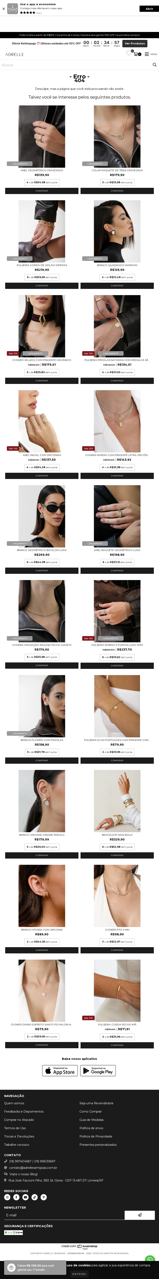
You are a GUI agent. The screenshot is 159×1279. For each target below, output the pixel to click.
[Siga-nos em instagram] (7, 1197)
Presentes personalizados (98, 1145)
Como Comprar (91, 1111)
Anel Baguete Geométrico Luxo (117, 550)
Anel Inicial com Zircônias (42, 455)
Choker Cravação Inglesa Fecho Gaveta (42, 644)
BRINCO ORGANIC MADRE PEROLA (42, 834)
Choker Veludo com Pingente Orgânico (41, 360)
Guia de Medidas (92, 1120)
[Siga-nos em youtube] (25, 1197)
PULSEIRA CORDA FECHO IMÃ (117, 1024)
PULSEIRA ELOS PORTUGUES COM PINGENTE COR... (117, 740)
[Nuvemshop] (79, 1249)
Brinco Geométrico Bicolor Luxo (42, 550)
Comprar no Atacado (19, 1120)
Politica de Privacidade (96, 1136)
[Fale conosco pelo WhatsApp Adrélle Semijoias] (150, 1259)
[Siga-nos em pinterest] (44, 1197)
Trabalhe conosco (16, 1145)
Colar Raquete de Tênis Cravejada (117, 170)
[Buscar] (154, 65)
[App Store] (60, 1071)
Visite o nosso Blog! (24, 1174)
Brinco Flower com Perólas (42, 740)
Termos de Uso (15, 1128)
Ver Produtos (135, 43)
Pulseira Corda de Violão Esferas (42, 265)
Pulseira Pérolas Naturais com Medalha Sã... (117, 360)
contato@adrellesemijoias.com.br (33, 1168)
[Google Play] (98, 1071)
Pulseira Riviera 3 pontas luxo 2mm (117, 644)
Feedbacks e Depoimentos (23, 1111)
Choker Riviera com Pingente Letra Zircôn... (117, 455)
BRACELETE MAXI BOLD (117, 834)
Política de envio (91, 1128)
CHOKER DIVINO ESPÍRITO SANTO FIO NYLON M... (42, 1024)
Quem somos (14, 1103)
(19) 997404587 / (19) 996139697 (32, 1161)
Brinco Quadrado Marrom (117, 265)
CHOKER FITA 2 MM (117, 929)
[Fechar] (3, 8)
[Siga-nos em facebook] (16, 1197)
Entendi (79, 1273)
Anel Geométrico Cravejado (42, 170)
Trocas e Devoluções (19, 1136)
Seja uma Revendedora (96, 1103)
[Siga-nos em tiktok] (34, 1197)
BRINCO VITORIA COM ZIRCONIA (42, 929)
